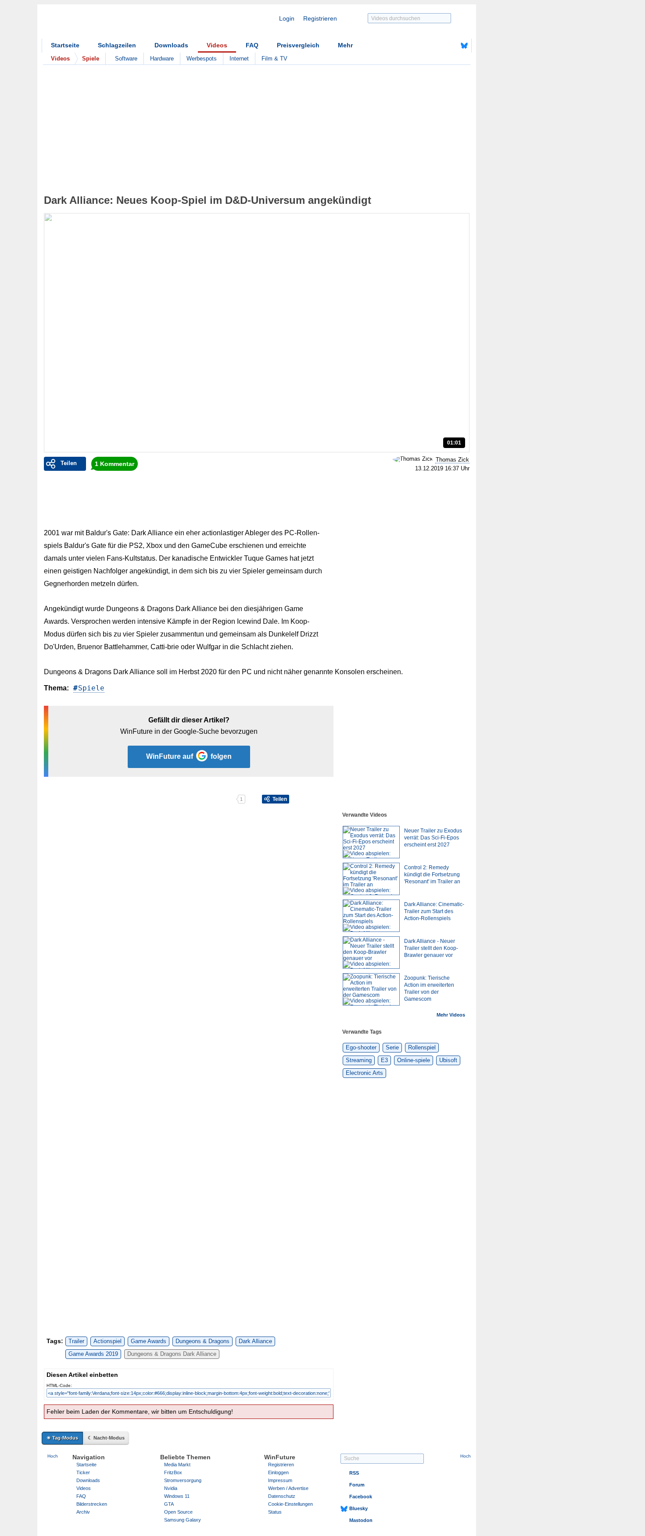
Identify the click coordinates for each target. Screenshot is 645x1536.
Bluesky (358, 1508)
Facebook (360, 1496)
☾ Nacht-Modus (106, 1437)
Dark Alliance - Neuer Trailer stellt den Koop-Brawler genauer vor (431, 948)
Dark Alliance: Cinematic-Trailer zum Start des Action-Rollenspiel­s (434, 911)
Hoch (52, 1456)
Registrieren (320, 18)
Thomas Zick (452, 459)
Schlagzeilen (117, 45)
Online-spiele (413, 1060)
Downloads (171, 45)
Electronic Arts (364, 1073)
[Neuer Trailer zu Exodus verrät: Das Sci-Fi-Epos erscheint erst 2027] (371, 842)
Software (126, 58)
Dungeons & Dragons (202, 1341)
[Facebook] (451, 46)
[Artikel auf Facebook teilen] (74, 799)
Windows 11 (177, 1496)
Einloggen (278, 1472)
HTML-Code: (59, 1385)
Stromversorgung (182, 1480)
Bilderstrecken (91, 1504)
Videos (217, 45)
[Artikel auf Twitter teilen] (139, 799)
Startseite (65, 45)
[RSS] (437, 46)
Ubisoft (448, 1060)
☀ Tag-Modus (62, 1437)
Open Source (178, 1512)
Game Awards (148, 1341)
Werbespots (201, 58)
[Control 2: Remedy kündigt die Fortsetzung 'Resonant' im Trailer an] (371, 879)
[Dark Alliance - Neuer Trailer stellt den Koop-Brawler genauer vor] (371, 952)
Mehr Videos (451, 1014)
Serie (392, 1047)
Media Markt (177, 1464)
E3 (384, 1060)
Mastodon (361, 1520)
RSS (354, 1473)
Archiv (83, 1512)
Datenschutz (281, 1496)
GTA (169, 1504)
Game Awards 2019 (93, 1354)
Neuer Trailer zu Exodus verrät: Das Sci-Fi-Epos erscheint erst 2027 (433, 838)
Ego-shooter (361, 1047)
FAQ (252, 45)
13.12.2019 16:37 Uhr (442, 469)
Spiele (91, 688)
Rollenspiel (422, 1047)
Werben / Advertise (288, 1488)
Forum (357, 1484)
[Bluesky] (464, 45)
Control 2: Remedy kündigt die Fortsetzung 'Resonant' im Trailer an (432, 874)
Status (275, 1512)
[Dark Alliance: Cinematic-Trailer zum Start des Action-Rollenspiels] (371, 916)
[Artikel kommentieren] (205, 799)
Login (286, 18)
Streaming (359, 1060)
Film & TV (274, 58)
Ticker (83, 1472)
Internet (239, 58)
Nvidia (170, 1488)
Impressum (280, 1480)
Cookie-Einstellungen (290, 1504)
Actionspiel (107, 1341)
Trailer (76, 1341)
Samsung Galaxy (182, 1519)
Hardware (162, 58)
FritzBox (173, 1472)
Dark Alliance (255, 1341)
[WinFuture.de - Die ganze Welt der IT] (116, 24)
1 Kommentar (114, 463)
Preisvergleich (298, 45)
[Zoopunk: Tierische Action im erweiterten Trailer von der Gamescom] (371, 989)
